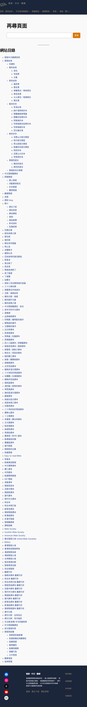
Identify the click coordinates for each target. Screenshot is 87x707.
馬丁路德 (8, 273)
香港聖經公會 (10, 545)
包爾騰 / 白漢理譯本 (13, 376)
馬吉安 (7, 266)
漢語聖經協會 (10, 552)
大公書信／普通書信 (22, 97)
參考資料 (13, 223)
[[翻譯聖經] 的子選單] (50, 11)
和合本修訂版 (10, 505)
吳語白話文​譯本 (11, 399)
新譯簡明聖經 (10, 476)
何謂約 (12, 64)
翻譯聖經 (8, 193)
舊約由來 (13, 67)
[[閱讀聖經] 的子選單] (40, 11)
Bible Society (10, 529)
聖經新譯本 (9, 492)
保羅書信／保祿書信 (22, 90)
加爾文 (7, 280)
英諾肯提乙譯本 (11, 403)
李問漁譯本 (9, 389)
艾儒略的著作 (10, 326)
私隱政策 (13, 227)
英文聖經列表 (10, 628)
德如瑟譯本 (9, 383)
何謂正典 (8, 230)
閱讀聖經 (8, 177)
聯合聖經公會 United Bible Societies (20, 539)
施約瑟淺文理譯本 (12, 393)
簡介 (6, 203)
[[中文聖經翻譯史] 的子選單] (29, 11)
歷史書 (16, 87)
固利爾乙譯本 (10, 356)
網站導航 (13, 213)
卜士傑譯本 (9, 416)
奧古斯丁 (8, 263)
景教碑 (7, 313)
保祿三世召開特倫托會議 (15, 283)
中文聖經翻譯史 (11, 173)
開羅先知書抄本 (20, 117)
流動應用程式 (15, 183)
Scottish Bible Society (14, 532)
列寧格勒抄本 (19, 127)
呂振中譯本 (9, 489)
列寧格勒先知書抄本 (22, 124)
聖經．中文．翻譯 (17, 3)
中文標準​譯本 (10, 466)
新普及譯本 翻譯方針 (13, 602)
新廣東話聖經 (10, 462)
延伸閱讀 (8, 661)
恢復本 (7, 459)
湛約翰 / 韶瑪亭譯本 (13, 386)
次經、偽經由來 (11, 293)
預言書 (16, 100)
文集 (15, 77)
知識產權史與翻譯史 (17, 638)
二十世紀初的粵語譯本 (14, 409)
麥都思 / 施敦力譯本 (13, 349)
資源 (6, 197)
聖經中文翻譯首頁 (12, 57)
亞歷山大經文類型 (21, 137)
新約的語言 (18, 167)
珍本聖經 (13, 187)
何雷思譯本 (9, 406)
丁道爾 (7, 276)
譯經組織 (8, 525)
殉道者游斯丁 (10, 270)
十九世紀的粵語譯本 (13, 373)
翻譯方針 (8, 572)
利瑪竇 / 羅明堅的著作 (14, 320)
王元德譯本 (9, 422)
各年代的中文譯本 (12, 310)
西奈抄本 (17, 150)
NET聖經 (8, 479)
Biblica (7, 542)
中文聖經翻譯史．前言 (14, 306)
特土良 (7, 247)
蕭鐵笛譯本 (9, 442)
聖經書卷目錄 (10, 565)
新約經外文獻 (10, 300)
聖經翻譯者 (9, 522)
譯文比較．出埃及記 (13, 615)
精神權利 (13, 645)
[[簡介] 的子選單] (69, 11)
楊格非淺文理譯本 (12, 369)
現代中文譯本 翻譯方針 (14, 592)
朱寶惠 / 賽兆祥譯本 (13, 419)
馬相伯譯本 (9, 432)
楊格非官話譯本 (11, 379)
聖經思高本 (9, 486)
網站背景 (13, 210)
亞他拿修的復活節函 (13, 257)
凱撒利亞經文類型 (21, 147)
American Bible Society (15, 535)
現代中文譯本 (10, 499)
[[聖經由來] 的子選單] (13, 11)
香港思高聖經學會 (12, 549)
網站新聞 (13, 220)
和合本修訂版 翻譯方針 (14, 582)
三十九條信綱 (10, 286)
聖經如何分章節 (16, 170)
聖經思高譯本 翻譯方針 (14, 585)
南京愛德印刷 (10, 562)
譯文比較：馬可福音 (13, 618)
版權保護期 (14, 648)
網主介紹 (13, 207)
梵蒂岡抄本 (18, 157)
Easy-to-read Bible (13, 456)
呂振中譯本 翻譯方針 (13, 588)
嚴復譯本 (8, 396)
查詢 (11, 217)
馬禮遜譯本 (9, 340)
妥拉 (15, 71)
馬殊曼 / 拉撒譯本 (12, 336)
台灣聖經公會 (10, 559)
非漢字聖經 (9, 519)
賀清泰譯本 (9, 333)
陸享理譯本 (9, 426)
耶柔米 (7, 260)
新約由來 (13, 81)
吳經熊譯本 (9, 429)
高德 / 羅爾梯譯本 (12, 359)
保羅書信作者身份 (12, 290)
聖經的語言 (14, 160)
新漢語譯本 (9, 515)
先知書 (16, 74)
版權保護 (13, 642)
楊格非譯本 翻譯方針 (13, 575)
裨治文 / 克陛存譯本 (13, 353)
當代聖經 (8, 446)
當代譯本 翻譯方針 (13, 598)
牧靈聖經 (8, 452)
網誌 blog (9, 200)
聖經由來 (8, 61)
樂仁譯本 (8, 469)
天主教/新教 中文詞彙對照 (16, 622)
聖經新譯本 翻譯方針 (13, 595)
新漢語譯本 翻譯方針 (13, 605)
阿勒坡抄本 (18, 120)
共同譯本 (8, 472)
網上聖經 (13, 180)
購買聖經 (13, 190)
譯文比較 (8, 612)
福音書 (16, 84)
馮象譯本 (8, 482)
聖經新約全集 (10, 449)
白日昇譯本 (9, 329)
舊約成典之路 (10, 303)
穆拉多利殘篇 (10, 243)
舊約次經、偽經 (11, 296)
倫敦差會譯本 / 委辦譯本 (15, 346)
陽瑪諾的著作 (10, 323)
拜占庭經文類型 (20, 144)
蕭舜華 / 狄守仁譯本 (13, 436)
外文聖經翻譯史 (11, 625)
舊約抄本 (13, 104)
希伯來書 (17, 94)
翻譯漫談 (8, 658)
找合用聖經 (9, 569)
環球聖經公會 (10, 555)
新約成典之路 (10, 233)
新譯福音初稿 (10, 439)
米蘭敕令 (8, 250)
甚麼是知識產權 (16, 635)
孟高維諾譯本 (10, 316)
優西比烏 (8, 253)
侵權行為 (13, 652)
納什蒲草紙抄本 (20, 110)
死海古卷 (17, 107)
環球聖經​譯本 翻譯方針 (14, 608)
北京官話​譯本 (10, 366)
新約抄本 (13, 134)
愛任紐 (7, 237)
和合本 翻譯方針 (12, 579)
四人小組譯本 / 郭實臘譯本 (16, 343)
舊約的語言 (18, 164)
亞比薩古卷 (18, 130)
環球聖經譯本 (10, 512)
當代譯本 (8, 496)
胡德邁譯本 (9, 363)
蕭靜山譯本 (9, 413)
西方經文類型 (19, 140)
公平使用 (13, 655)
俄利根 (7, 240)
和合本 (7, 502)
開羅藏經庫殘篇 (20, 114)
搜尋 (77, 35)
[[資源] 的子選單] (57, 11)
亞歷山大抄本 (19, 154)
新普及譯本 (9, 509)
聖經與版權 (9, 632)
